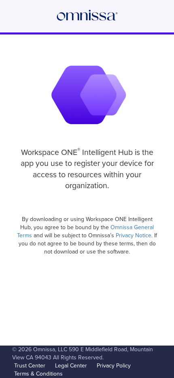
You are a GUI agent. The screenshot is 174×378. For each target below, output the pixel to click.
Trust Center (29, 365)
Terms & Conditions (38, 373)
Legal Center (71, 365)
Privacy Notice (133, 235)
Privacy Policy (114, 365)
